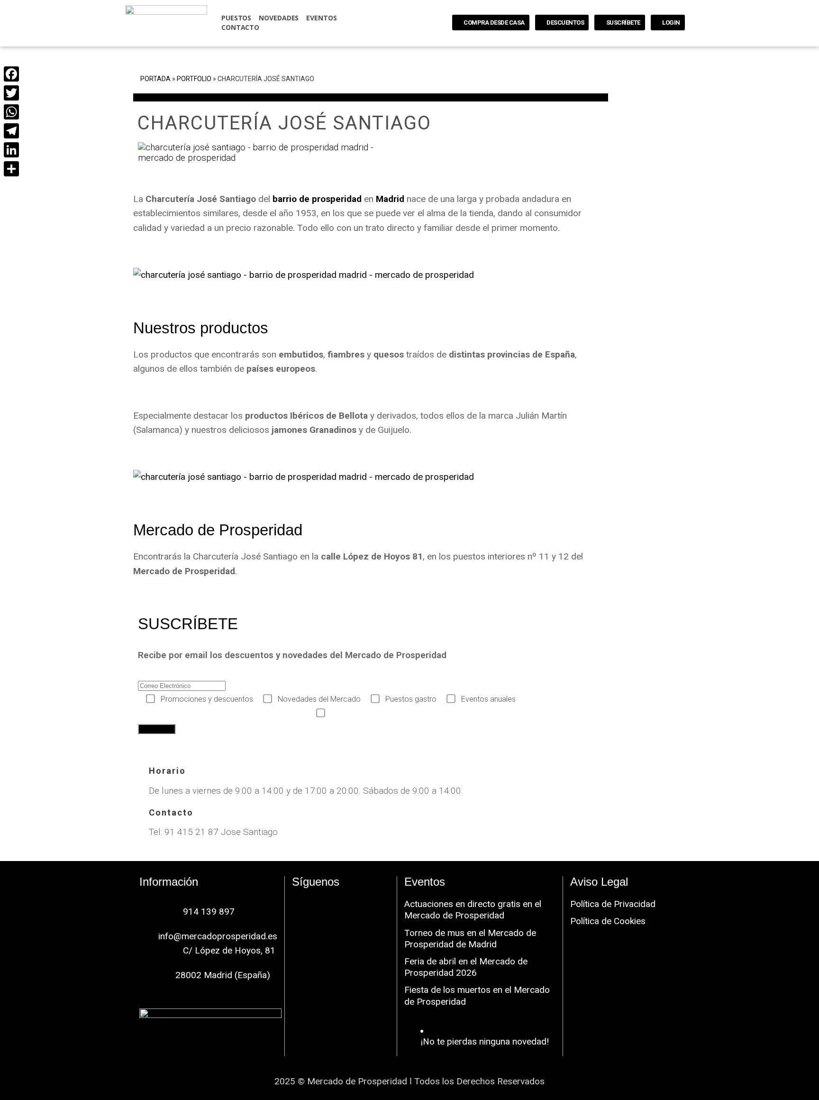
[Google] (369, 905)
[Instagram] (341, 905)
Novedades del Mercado (319, 699)
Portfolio (194, 78)
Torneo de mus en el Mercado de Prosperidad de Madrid (470, 938)
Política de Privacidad (612, 903)
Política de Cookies (608, 921)
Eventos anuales (488, 699)
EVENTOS (321, 17)
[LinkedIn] (11, 149)
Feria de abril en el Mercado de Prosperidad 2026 (466, 967)
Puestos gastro (411, 699)
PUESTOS (236, 17)
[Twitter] (11, 92)
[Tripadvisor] (341, 931)
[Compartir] (11, 168)
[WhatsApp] (11, 111)
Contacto (240, 27)
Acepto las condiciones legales (381, 713)
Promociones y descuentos (207, 699)
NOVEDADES (279, 17)
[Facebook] (312, 905)
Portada (155, 78)
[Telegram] (11, 130)
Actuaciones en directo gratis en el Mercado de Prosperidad (472, 909)
